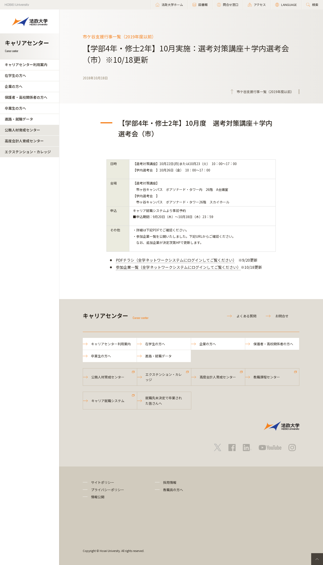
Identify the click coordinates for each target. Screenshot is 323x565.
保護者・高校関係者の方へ (26, 97)
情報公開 (97, 496)
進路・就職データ (19, 119)
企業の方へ (13, 86)
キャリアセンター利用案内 (26, 64)
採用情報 (169, 482)
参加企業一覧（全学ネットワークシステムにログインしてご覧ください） (178, 267)
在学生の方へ (15, 75)
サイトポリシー (102, 482)
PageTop (317, 559)
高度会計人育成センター (24, 140)
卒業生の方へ (15, 108)
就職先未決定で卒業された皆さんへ (163, 400)
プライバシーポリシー (107, 489)
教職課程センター (266, 377)
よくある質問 (246, 316)
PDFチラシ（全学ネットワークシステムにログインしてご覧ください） (175, 260)
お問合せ (281, 316)
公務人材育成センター (22, 129)
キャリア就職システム (107, 400)
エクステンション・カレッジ (28, 151)
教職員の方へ (173, 489)
